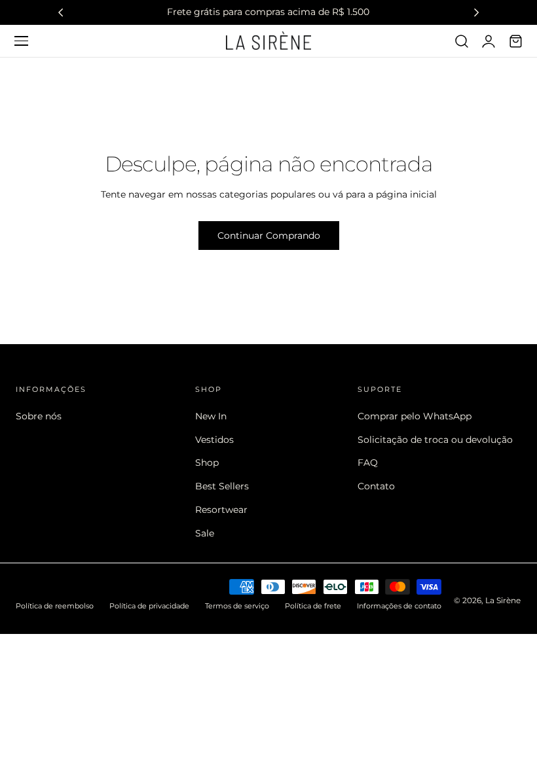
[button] (21, 40)
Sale (204, 532)
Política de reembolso (55, 605)
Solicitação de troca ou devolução (435, 439)
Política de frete (313, 605)
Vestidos (214, 439)
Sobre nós (39, 416)
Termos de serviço (237, 605)
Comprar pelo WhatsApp (415, 416)
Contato (376, 486)
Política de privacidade (149, 605)
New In (211, 416)
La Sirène (503, 600)
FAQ (368, 462)
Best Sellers (222, 486)
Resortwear (221, 509)
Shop (207, 462)
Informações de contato (399, 605)
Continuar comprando (268, 235)
